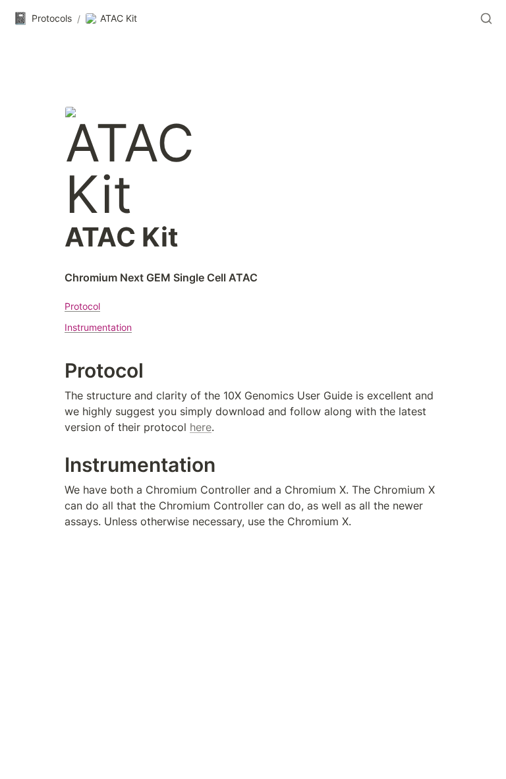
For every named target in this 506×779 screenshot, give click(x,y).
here (200, 427)
